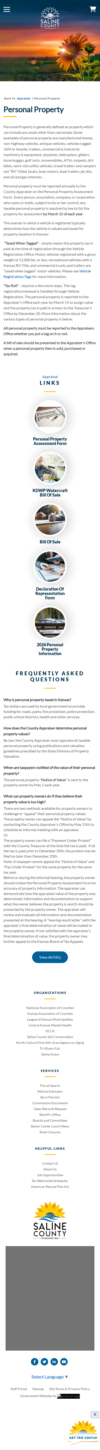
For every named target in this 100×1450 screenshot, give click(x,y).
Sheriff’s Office (50, 1115)
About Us (50, 1169)
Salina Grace (50, 1054)
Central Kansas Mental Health (50, 1025)
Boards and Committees (50, 1120)
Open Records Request (50, 1109)
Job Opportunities (50, 1175)
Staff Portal (19, 1389)
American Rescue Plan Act (50, 1187)
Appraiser (24, 98)
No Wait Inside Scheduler (50, 1181)
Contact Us (50, 1163)
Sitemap (38, 1389)
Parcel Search (50, 1086)
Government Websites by (38, 1396)
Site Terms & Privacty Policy (69, 1389)
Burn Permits (50, 1097)
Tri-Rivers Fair (50, 1048)
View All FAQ (50, 957)
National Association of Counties (50, 1008)
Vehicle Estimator (50, 1091)
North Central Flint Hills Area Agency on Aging (50, 1043)
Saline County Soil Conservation (50, 1037)
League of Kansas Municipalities (50, 1019)
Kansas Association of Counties (50, 1014)
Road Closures (50, 1132)
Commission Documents (50, 1103)
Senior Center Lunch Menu (50, 1126)
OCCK (50, 1031)
